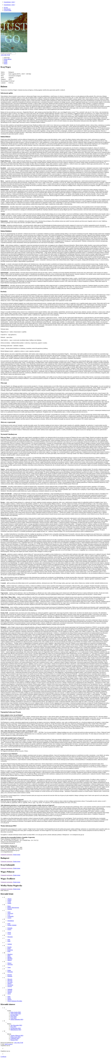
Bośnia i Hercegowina (13, 907)
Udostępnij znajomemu (7, 854)
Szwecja (9, 986)
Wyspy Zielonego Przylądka (14, 1001)
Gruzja (9, 934)
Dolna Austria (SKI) (15, 1012)
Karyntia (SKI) (14, 1015)
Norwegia (10, 964)
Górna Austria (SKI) (15, 1013)
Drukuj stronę (16, 854)
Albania (9, 898)
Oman (9, 967)
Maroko (9, 957)
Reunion (9, 974)
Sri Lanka (10, 982)
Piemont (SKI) (14, 1040)
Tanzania (9, 990)
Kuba (8, 951)
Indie (8, 939)
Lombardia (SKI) (14, 1038)
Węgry (5, 63)
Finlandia (9, 928)
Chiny (9, 912)
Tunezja (9, 992)
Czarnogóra (10, 916)
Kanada (9, 947)
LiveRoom (3, 1056)
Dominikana (10, 920)
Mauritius (9, 958)
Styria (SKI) (13, 1016)
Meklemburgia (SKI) (15, 1029)
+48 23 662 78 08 (5, 55)
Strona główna (7, 59)
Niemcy (9, 963)
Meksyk (9, 960)
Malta (8, 955)
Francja (9, 929)
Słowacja (9, 979)
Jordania (9, 944)
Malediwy (10, 954)
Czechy (9, 917)
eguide (5, 60)
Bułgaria (9, 909)
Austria (9, 903)
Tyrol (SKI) (13, 1018)
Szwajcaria (10, 985)
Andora (9, 900)
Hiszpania (10, 936)
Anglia (9, 901)
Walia (8, 996)
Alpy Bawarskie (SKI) (16, 1025)
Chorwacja (10, 913)
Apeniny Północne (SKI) (16, 1035)
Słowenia (9, 980)
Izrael (8, 941)
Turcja (9, 993)
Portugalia (10, 971)
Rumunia (9, 976)
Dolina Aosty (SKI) (15, 1037)
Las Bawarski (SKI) (15, 1028)
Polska (9, 970)
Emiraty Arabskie (11, 925)
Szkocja (9, 983)
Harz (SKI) (13, 1026)
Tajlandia (9, 989)
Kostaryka (10, 950)
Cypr (8, 915)
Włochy (9, 999)
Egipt (8, 923)
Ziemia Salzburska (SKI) (16, 1019)
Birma (9, 906)
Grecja (9, 932)
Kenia (9, 948)
